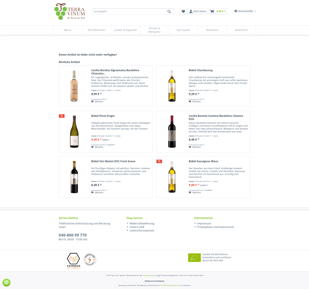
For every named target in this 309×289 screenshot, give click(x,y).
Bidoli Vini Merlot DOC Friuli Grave (113, 161)
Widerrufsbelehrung (141, 223)
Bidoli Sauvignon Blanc (203, 161)
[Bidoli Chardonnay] (172, 86)
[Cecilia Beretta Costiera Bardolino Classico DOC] (172, 131)
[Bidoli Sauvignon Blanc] (172, 177)
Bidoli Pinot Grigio (103, 116)
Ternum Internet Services (170, 285)
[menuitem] (183, 11)
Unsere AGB (136, 227)
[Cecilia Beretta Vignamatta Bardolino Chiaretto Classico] (74, 86)
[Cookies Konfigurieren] (6, 282)
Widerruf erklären (154, 281)
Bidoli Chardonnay (201, 70)
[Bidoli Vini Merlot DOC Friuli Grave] (74, 177)
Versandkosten (149, 275)
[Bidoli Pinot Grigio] (74, 131)
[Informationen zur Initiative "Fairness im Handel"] (73, 261)
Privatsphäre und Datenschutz (215, 227)
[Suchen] (169, 11)
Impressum (204, 223)
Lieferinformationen (141, 230)
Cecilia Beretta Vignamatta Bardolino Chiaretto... (115, 72)
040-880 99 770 (73, 235)
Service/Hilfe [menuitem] (245, 11)
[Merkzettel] (183, 11)
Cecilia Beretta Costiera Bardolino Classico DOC (216, 117)
